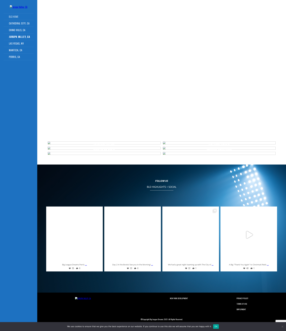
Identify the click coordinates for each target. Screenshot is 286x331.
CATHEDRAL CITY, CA (19, 23)
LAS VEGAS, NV (16, 43)
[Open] (74, 234)
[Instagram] (98, 258)
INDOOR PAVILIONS (219, 150)
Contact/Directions (177, 8)
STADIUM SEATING (219, 139)
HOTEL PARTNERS (201, 8)
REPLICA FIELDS (104, 144)
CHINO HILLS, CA (17, 30)
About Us (99, 8)
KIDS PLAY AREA (104, 150)
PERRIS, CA (14, 57)
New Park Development (179, 298)
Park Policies (221, 8)
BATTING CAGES (219, 144)
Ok (216, 326)
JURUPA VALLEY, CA (19, 37)
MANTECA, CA (15, 50)
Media (112, 8)
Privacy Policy (242, 298)
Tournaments (153, 8)
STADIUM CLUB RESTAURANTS (104, 139)
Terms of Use (242, 304)
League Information (130, 8)
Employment (241, 309)
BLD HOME (13, 16)
